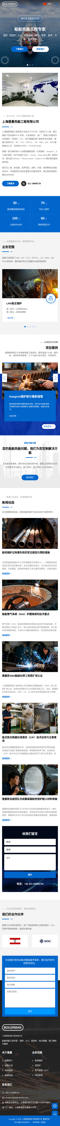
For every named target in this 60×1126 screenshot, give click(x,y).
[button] (5, 60)
